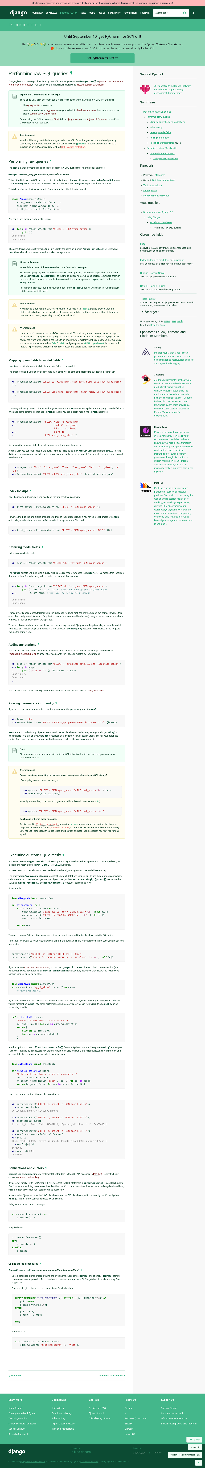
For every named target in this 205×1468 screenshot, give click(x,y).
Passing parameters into (165, 143)
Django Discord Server (152, 273)
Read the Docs (157, 325)
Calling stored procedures (165, 158)
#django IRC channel (97, 119)
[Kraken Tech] (145, 436)
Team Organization (17, 1418)
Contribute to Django (62, 1413)
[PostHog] (145, 491)
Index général (150, 190)
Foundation (130, 13)
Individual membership (63, 1428)
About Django (15, 1408)
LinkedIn (129, 1428)
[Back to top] (198, 1462)
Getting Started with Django (22, 1413)
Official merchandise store (174, 1418)
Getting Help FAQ (97, 1408)
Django (18, 13)
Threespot (140, 1452)
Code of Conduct (16, 1428)
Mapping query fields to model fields (167, 122)
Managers (16, 1375)
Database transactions (111, 1375)
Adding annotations (159, 137)
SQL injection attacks (58, 827)
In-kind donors (81, 1452)
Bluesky (128, 1423)
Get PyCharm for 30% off (102, 58)
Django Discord (96, 1413)
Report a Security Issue (63, 1423)
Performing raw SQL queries (157, 111)
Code (92, 13)
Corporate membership (172, 1413)
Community (114, 13)
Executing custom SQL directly (162, 148)
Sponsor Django (169, 1408)
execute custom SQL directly (90, 84)
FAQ (142, 244)
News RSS (130, 1434)
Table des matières (152, 185)
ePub (180, 321)
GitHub (128, 1408)
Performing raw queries (158, 117)
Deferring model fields (160, 132)
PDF (174, 321)
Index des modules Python (156, 195)
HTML (167, 321)
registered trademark (89, 1461)
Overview (37, 13)
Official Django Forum (152, 286)
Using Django (153, 217)
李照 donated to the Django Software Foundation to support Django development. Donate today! (172, 89)
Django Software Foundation (22, 1423)
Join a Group (58, 1408)
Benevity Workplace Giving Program (179, 1423)
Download (51, 13)
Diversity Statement (18, 1434)
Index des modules (157, 260)
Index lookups (157, 127)
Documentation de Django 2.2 (158, 212)
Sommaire (178, 260)
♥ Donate (144, 13)
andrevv (161, 1452)
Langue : (195, 1447)
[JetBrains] (145, 384)
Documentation (68, 13)
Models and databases (161, 222)
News (83, 13)
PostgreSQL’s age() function (22, 654)
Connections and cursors (162, 153)
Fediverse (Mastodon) (136, 1418)
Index (143, 260)
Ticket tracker (147, 298)
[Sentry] (145, 356)
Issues (101, 13)
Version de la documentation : (185, 1455)
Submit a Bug (58, 1418)
